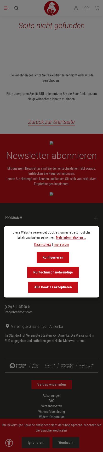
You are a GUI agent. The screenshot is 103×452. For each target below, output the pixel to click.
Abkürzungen (52, 395)
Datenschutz (43, 244)
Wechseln (65, 442)
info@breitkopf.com (19, 312)
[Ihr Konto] (76, 8)
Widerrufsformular (51, 417)
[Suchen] (16, 8)
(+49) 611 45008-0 (17, 307)
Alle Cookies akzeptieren (53, 287)
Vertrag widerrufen (51, 384)
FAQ (51, 401)
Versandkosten (51, 406)
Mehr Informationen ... (71, 237)
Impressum (61, 244)
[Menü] (6, 8)
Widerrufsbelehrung (51, 411)
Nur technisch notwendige (53, 272)
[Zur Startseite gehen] (51, 8)
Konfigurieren (53, 257)
